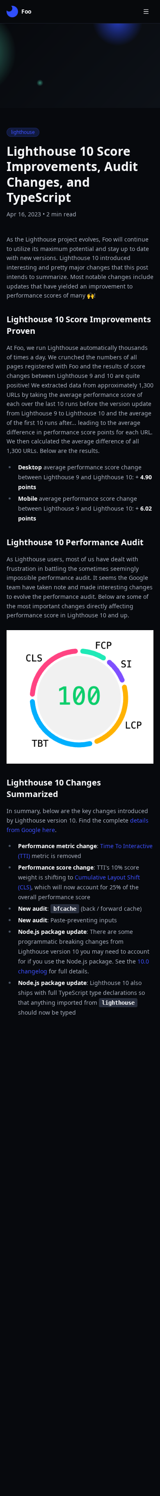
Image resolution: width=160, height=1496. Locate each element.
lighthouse (23, 132)
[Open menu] (146, 11)
